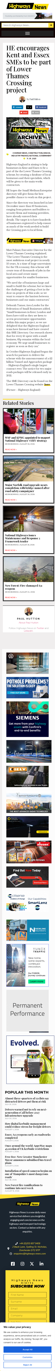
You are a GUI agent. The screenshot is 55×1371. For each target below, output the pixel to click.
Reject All (27, 1365)
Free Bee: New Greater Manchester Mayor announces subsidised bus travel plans (28, 1160)
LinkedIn (28, 631)
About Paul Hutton (28, 622)
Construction (35, 153)
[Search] (50, 25)
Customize (27, 1357)
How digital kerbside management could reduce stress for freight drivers (28, 1125)
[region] (27, 1346)
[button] (17, 107)
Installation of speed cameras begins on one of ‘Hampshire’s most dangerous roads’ (28, 1174)
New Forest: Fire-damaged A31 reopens (23, 587)
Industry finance (19, 155)
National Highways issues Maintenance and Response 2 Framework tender (22, 538)
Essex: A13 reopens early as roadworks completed (27, 1136)
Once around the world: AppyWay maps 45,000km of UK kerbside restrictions (28, 1147)
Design (46, 153)
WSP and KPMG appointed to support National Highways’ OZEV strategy (27, 439)
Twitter (40, 628)
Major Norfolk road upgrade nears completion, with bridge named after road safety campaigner (27, 488)
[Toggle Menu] (27, 33)
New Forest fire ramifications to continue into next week (23, 1186)
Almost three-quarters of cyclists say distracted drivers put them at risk (27, 1100)
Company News (20, 153)
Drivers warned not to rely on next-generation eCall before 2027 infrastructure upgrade (26, 1112)
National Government (40, 155)
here (47, 384)
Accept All (27, 1349)
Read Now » (11, 449)
